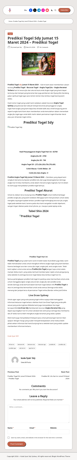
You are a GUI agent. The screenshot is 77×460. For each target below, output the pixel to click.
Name (11, 428)
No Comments (44, 47)
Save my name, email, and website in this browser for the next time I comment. (36, 438)
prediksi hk (52, 344)
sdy (20, 85)
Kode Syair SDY (13, 336)
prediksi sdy (62, 344)
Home (10, 21)
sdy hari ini (22, 348)
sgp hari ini (32, 348)
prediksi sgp (12, 348)
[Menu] (25, 10)
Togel (10, 34)
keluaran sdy (31, 344)
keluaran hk (21, 344)
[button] (64, 10)
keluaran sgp (42, 344)
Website (53, 428)
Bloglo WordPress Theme (61, 456)
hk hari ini (11, 344)
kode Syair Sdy (28, 358)
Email (32, 428)
